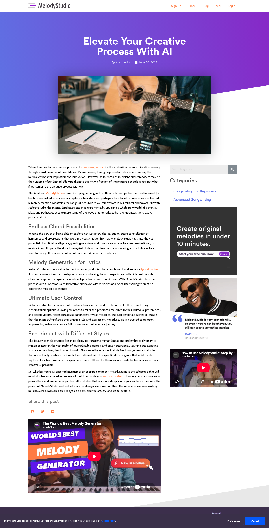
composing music (92, 167)
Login (231, 6)
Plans (191, 6)
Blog (206, 6)
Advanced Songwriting (192, 199)
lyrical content (150, 269)
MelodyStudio (54, 193)
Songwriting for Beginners (194, 191)
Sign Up (176, 6)
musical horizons (114, 376)
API (218, 6)
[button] (32, 411)
